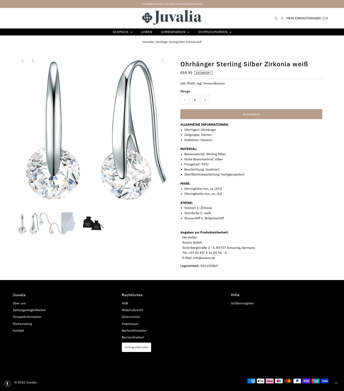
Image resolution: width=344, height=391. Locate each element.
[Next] (32, 60)
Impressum (130, 324)
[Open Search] (276, 18)
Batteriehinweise (134, 330)
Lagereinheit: (189, 266)
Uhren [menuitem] (146, 32)
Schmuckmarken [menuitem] (213, 32)
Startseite (148, 42)
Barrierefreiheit (133, 337)
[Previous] (22, 60)
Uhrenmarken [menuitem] (174, 32)
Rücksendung (22, 324)
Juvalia (31, 382)
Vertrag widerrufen (136, 347)
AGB (125, 303)
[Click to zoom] (162, 60)
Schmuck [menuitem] (121, 32)
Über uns (19, 303)
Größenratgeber (242, 303)
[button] (7, 383)
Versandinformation (27, 317)
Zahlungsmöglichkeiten (29, 310)
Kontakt (18, 330)
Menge (185, 91)
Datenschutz (131, 317)
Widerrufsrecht (132, 310)
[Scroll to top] (336, 383)
